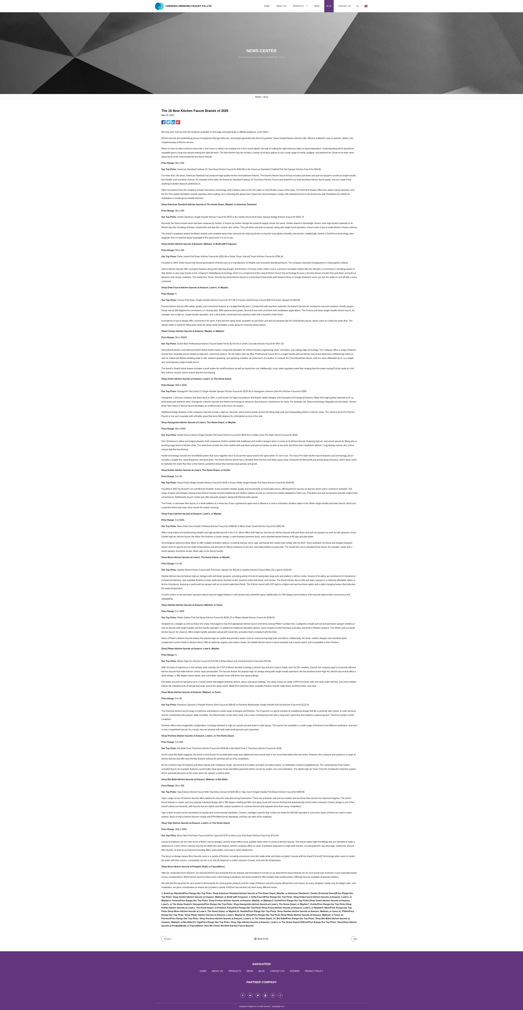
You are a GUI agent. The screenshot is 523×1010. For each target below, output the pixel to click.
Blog (329, 6)
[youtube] (265, 995)
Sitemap (294, 971)
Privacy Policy (314, 971)
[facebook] (242, 995)
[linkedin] (250, 995)
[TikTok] (280, 995)
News (317, 6)
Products (298, 6)
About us (281, 6)
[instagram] (272, 995)
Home (267, 6)
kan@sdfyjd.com (278, 1006)
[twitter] (257, 995)
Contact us (344, 6)
